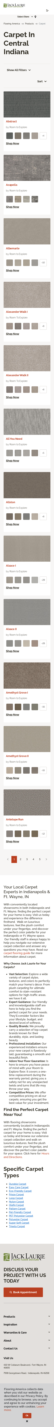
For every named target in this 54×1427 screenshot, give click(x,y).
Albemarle (12, 248)
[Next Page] (46, 859)
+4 (43, 136)
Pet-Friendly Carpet (20, 1212)
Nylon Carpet (16, 1201)
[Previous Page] (8, 859)
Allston (10, 502)
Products (29, 23)
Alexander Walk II (17, 375)
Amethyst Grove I (17, 692)
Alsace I (11, 565)
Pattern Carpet (17, 1208)
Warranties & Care (15, 1332)
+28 (43, 580)
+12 (43, 834)
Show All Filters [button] (17, 70)
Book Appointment (25, 1292)
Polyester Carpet (18, 1219)
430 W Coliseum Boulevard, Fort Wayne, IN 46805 (25, 1366)
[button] (25, 16)
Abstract (11, 121)
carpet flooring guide (17, 953)
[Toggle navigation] (47, 10)
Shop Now (12, 143)
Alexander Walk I (17, 311)
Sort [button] (40, 81)
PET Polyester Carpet (21, 1215)
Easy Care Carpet (18, 1187)
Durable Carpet (17, 1184)
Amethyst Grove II (17, 756)
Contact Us (11, 1348)
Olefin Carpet (16, 1205)
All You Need (14, 438)
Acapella (11, 184)
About (7, 1340)
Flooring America (12, 23)
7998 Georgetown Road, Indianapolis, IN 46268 (26, 1373)
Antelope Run (14, 819)
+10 (43, 262)
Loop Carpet (16, 1198)
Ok (27, 1415)
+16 (43, 707)
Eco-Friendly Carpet (20, 1191)
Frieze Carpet (16, 1194)
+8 (43, 326)
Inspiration (10, 1324)
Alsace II (11, 629)
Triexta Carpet (17, 1226)
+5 (43, 453)
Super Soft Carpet (19, 1222)
